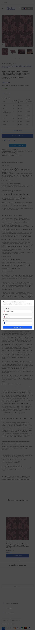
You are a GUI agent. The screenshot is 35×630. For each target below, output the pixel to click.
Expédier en (8, 308)
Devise (6, 320)
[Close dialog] (33, 301)
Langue (6, 314)
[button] (17, 311)
